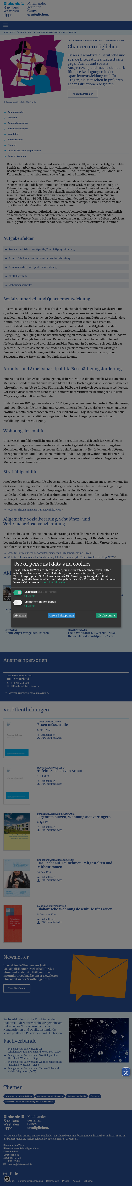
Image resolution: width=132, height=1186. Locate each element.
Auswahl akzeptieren (61, 615)
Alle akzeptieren (106, 615)
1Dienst (29, 595)
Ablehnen (20, 615)
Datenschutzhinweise (52, 582)
